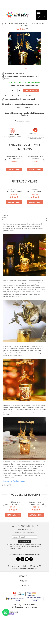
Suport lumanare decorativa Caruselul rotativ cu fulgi (35, 190)
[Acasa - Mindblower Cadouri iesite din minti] (17, 15)
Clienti (23, 581)
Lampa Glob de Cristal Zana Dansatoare (14, 157)
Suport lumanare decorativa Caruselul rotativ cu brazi (14, 190)
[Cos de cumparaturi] (39, 17)
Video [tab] (5, 215)
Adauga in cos (30, 90)
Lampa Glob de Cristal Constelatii (35, 157)
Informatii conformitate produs (14, 481)
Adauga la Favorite (23, 121)
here (19, 548)
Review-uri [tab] (6, 485)
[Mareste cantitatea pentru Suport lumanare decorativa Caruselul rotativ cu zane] (19, 90)
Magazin (23, 576)
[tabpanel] (24, 48)
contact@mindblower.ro (25, 568)
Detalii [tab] (4, 218)
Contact (23, 585)
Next (45, 51)
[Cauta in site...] (44, 17)
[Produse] (39, 13)
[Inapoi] (1, 24)
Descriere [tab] (5, 220)
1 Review (29, 29)
